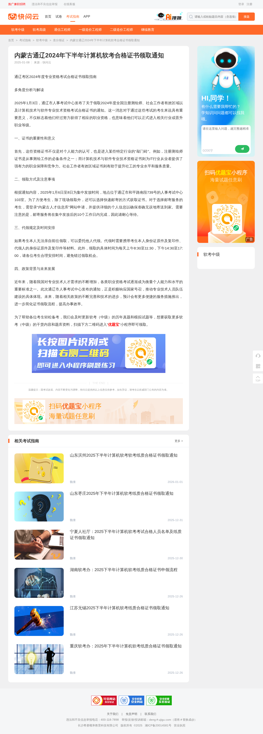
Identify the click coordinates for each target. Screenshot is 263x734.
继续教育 (147, 29)
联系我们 (150, 714)
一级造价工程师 (90, 29)
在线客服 (69, 4)
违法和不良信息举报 (45, 4)
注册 (249, 4)
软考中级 (17, 29)
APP (86, 16)
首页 (48, 16)
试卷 (58, 16)
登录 (241, 4)
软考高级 (39, 29)
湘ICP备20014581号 (158, 725)
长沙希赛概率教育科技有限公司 (98, 725)
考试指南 (72, 16)
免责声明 (131, 714)
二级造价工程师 (121, 29)
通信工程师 (62, 29)
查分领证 (59, 40)
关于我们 (112, 714)
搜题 (246, 16)
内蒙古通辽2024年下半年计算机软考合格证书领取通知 (105, 40)
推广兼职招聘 (16, 4)
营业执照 (179, 725)
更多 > (179, 440)
